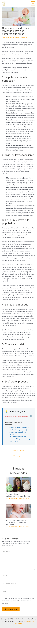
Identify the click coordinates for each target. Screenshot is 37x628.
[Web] (18, 592)
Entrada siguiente (18, 456)
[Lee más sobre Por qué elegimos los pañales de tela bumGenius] (18, 484)
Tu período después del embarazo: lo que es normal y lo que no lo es (20, 439)
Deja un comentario (8, 37)
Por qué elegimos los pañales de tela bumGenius (18, 495)
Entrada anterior (18, 451)
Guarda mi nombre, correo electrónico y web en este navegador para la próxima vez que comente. (18, 601)
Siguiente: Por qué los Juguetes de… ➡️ (18, 416)
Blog (17, 37)
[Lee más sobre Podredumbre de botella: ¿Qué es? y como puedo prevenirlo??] (18, 511)
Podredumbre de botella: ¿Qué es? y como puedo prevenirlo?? (17, 522)
